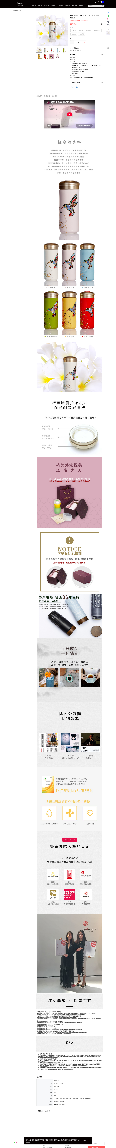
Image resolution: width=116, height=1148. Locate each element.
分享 (73, 87)
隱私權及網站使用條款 (47, 1147)
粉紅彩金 (81, 30)
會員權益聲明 (68, 1147)
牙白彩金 (73, 30)
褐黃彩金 (73, 34)
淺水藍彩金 (88, 30)
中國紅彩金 (81, 34)
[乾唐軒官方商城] (20, 4)
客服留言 (67, 1145)
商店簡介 (44, 1145)
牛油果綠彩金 (97, 30)
